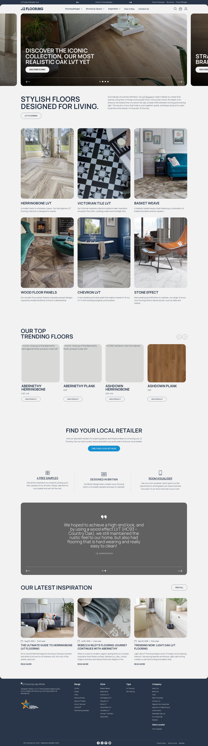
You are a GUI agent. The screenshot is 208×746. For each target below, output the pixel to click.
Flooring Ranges (72, 8)
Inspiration (113, 8)
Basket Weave (105, 688)
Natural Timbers (80, 701)
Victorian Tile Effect (106, 714)
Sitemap (181, 743)
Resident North (54, 743)
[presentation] (28, 82)
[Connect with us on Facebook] (98, 743)
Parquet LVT (104, 701)
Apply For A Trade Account (161, 707)
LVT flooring (147, 97)
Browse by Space (94, 8)
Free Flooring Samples (81, 710)
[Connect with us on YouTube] (109, 743)
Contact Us (143, 9)
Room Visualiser (158, 2)
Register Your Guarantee (160, 704)
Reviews (155, 720)
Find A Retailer (181, 2)
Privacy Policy (161, 743)
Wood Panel (104, 691)
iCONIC (76, 688)
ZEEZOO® (77, 707)
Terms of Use (172, 743)
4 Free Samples (47, 478)
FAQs (154, 695)
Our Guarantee (157, 717)
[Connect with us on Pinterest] (105, 743)
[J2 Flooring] (32, 8)
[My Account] (185, 8)
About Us (155, 688)
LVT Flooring (130, 688)
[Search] (175, 8)
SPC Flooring (130, 691)
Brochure (170, 2)
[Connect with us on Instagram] (102, 743)
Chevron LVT (104, 695)
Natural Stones (79, 698)
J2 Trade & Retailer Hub (30, 2)
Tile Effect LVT (105, 710)
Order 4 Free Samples (103, 2)
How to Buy (129, 9)
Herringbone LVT (105, 698)
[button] (37, 70)
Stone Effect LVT (105, 707)
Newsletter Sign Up (158, 714)
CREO (76, 695)
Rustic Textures (79, 704)
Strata (76, 691)
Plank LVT (103, 704)
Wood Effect (104, 717)
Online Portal (156, 710)
